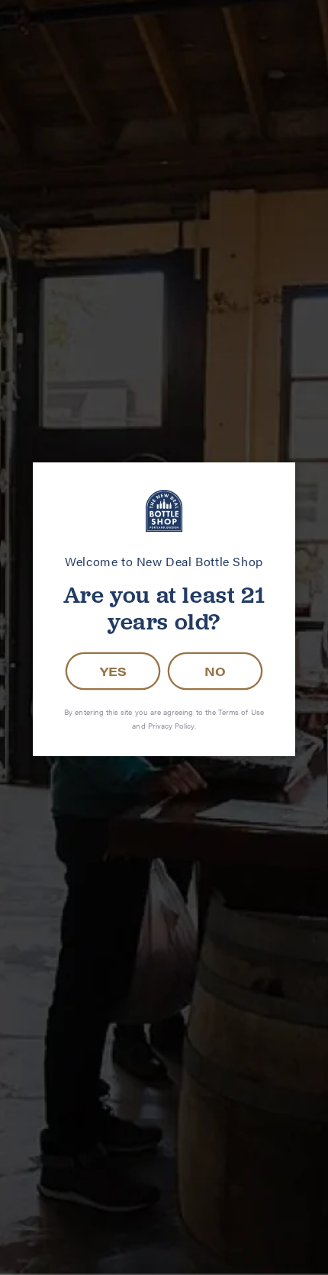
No (215, 671)
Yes (113, 671)
